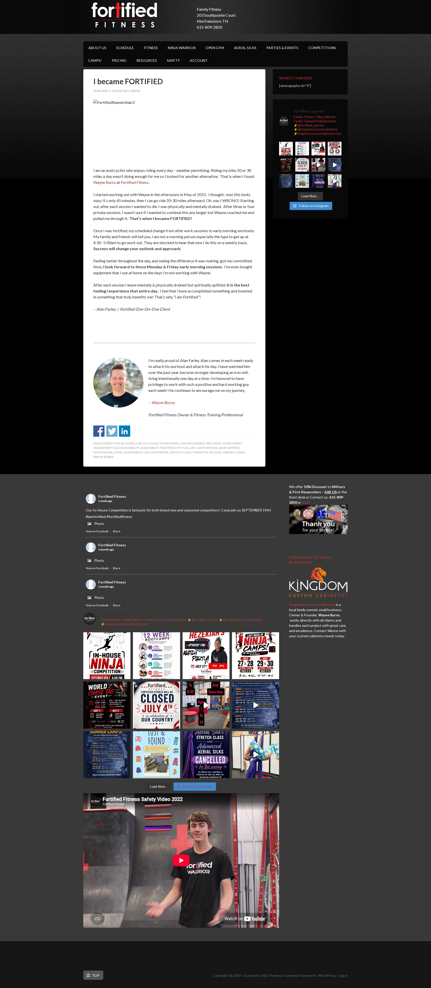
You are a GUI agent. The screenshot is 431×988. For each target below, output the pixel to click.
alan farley (149, 448)
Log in (343, 975)
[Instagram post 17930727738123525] (302, 148)
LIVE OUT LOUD (147, 443)
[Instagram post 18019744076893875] (334, 165)
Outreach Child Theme (261, 975)
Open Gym (215, 48)
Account (199, 60)
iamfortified (229, 448)
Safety (173, 60)
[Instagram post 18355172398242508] (318, 181)
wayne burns (103, 457)
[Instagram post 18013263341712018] (286, 181)
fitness (118, 443)
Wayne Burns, (163, 402)
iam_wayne (131, 91)
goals (130, 443)
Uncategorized (192, 443)
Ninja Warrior (182, 48)
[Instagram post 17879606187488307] (286, 165)
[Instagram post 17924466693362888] (302, 165)
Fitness (151, 48)
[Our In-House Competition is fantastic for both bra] (286, 148)
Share (116, 531)
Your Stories (232, 443)
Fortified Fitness (124, 15)
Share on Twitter (111, 431)
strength (200, 452)
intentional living (108, 452)
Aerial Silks (245, 48)
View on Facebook (97, 531)
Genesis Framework (300, 975)
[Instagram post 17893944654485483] (302, 181)
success (215, 452)
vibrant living (234, 452)
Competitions (322, 48)
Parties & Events (282, 48)
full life (189, 448)
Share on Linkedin (124, 431)
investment (133, 452)
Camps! (95, 60)
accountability (126, 448)
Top (96, 975)
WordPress (327, 975)
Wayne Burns (104, 182)
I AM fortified (207, 448)
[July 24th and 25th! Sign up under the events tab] (318, 165)
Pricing (119, 60)
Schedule (125, 48)
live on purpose (155, 452)
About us (97, 48)
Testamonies (169, 443)
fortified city (170, 448)
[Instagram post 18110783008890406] (318, 148)
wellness (213, 443)
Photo (99, 523)
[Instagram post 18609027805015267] (334, 148)
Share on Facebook (99, 431)
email (306, 502)
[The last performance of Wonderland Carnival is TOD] (334, 181)
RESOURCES (146, 60)
